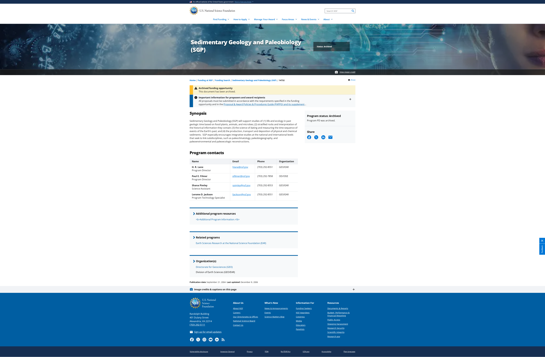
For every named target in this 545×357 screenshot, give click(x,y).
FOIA (267, 351)
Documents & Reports (337, 308)
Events (268, 312)
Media (299, 321)
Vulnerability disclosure (199, 351)
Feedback (542, 249)
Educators (300, 325)
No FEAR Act (285, 351)
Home (193, 80)
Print (353, 80)
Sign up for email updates (208, 331)
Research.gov (333, 336)
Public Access (333, 319)
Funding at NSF (205, 80)
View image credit (347, 72)
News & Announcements (276, 308)
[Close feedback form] (542, 241)
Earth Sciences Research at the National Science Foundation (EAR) (231, 243)
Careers (236, 312)
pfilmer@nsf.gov (241, 176)
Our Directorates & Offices (245, 316)
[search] (353, 11)
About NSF (238, 308)
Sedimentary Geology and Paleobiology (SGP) (254, 80)
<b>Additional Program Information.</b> (218, 219)
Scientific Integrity (335, 332)
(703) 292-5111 (197, 324)
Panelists (300, 329)
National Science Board (244, 321)
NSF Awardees (303, 312)
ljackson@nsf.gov (241, 194)
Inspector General (227, 351)
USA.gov (306, 351)
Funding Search (222, 80)
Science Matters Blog (274, 316)
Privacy (249, 351)
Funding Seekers (304, 308)
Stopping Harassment (337, 324)
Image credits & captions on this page (215, 289)
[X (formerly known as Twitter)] (198, 339)
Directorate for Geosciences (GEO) (214, 267)
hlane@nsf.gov (240, 167)
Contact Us (238, 325)
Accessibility (326, 351)
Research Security (335, 328)
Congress (300, 316)
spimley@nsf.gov (241, 185)
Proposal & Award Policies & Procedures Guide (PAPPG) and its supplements (265, 104)
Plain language (349, 351)
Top (539, 271)
